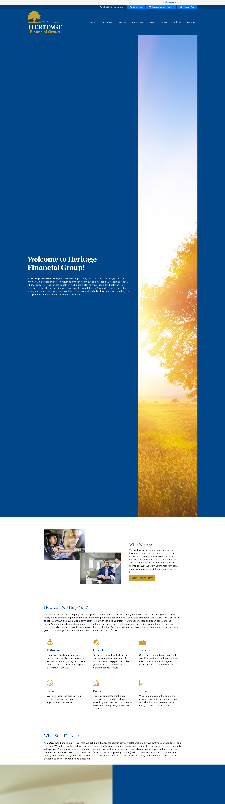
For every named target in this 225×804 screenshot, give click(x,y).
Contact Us (137, 7)
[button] (92, 22)
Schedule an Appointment (162, 7)
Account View (189, 7)
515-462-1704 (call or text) (113, 7)
